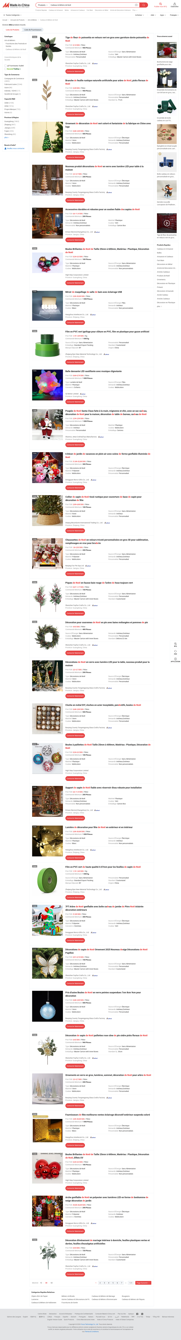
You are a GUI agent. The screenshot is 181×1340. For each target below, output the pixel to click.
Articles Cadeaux (163, 272)
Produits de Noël (163, 275)
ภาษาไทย (140, 1317)
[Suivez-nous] (142, 1314)
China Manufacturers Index (86, 1319)
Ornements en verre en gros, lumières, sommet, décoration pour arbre (108, 1075)
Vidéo (35, 37)
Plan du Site (122, 1314)
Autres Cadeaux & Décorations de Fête (76, 1299)
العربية (117, 1317)
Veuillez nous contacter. (15, 148)
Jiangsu (9, 128)
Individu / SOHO (12, 91)
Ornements (161, 279)
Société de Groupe (12, 94)
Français (57, 1317)
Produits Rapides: (41, 10)
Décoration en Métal (101, 10)
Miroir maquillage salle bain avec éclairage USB (93, 292)
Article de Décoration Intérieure (120, 10)
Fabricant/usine (13, 84)
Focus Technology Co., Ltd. (90, 1324)
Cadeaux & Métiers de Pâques (133, 1299)
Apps (162, 15)
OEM (9, 106)
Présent (160, 287)
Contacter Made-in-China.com (105, 1314)
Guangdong (11, 121)
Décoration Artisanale (165, 291)
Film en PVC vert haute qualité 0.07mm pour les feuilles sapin (103, 867)
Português (82, 1317)
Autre (8, 87)
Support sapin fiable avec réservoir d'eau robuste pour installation (103, 787)
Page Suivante (142, 1283)
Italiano (90, 1317)
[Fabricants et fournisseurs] (15, 5)
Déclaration (53, 1314)
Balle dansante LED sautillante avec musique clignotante (93, 371)
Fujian (9, 131)
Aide (152, 15)
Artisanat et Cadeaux (78, 10)
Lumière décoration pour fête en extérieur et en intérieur (99, 827)
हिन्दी (133, 1317)
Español (65, 1317)
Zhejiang (10, 124)
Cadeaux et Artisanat (56, 10)
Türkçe (148, 1317)
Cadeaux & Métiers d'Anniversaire (104, 1299)
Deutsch (73, 1317)
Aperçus (131, 1314)
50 (52, 1283)
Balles (67, 10)
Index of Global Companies (125, 1319)
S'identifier (175, 6)
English (25, 1317)
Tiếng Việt (156, 1317)
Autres (8, 112)
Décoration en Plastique (166, 283)
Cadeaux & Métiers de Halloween (43, 1302)
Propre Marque (12, 109)
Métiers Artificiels (68, 1296)
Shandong (10, 134)
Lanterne (34, 1299)
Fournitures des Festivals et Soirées (16, 44)
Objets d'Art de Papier (39, 1296)
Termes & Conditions (92, 1331)
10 (41, 1283)
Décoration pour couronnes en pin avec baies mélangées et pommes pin (106, 622)
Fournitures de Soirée (70, 1302)
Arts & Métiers (9, 40)
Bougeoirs (126, 1296)
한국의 (110, 1317)
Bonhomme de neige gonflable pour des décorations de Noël (165, 64)
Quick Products (69, 1319)
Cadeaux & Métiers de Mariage (103, 1296)
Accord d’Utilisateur (65, 1314)
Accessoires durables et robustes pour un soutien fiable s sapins (102, 209)
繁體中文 (42, 1317)
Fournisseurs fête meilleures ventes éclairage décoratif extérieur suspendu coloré (107, 1114)
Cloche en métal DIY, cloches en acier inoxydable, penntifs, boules (103, 705)
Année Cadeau (162, 295)
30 (46, 1283)
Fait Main (90, 10)
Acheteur (138, 15)
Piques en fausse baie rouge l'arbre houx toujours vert (99, 582)
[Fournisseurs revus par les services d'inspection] (15, 66)
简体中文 (33, 1317)
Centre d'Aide (42, 1314)
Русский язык (100, 1317)
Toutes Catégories (13, 15)
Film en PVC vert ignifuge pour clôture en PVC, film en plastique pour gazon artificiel (107, 331)
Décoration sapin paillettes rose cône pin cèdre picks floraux (106, 1035)
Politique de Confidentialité (84, 1314)
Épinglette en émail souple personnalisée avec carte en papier (167, 148)
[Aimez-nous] (137, 1314)
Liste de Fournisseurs (33, 30)
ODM (9, 103)
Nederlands (125, 1317)
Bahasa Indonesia (168, 1317)
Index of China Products (105, 1319)
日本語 (49, 1317)
